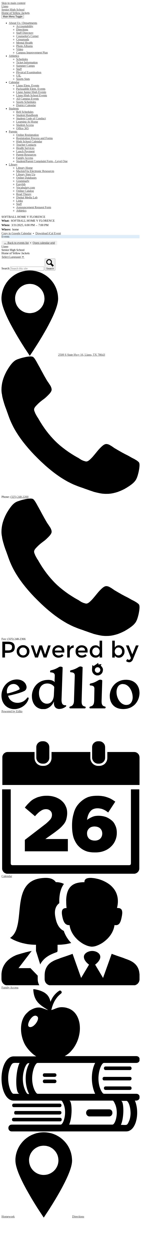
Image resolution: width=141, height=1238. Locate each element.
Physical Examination (28, 72)
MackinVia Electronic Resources (35, 171)
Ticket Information (27, 62)
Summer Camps (25, 65)
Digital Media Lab (26, 197)
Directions (22, 29)
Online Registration (27, 134)
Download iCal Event (48, 233)
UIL (18, 75)
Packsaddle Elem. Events (30, 88)
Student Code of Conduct (31, 118)
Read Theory (23, 194)
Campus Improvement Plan (32, 52)
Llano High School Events (31, 95)
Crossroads (22, 39)
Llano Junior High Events (31, 92)
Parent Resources (26, 154)
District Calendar (26, 105)
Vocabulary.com (25, 187)
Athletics (21, 210)
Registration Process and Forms (34, 138)
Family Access (24, 157)
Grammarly (22, 181)
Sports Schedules (26, 102)
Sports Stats (23, 78)
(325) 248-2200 (19, 496)
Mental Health (24, 42)
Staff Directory (24, 32)
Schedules (22, 59)
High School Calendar (29, 141)
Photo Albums (24, 46)
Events (5, 236)
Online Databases (26, 177)
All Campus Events (27, 98)
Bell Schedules (24, 111)
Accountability (24, 26)
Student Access (25, 125)
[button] (23, 23)
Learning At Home (27, 121)
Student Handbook (27, 115)
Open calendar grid (44, 242)
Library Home (24, 167)
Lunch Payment (25, 151)
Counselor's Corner (27, 36)
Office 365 (22, 128)
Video (19, 49)
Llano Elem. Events (27, 85)
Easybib (21, 184)
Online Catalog (25, 190)
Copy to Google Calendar (16, 233)
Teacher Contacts (26, 144)
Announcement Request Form (33, 207)
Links (19, 200)
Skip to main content (13, 3)
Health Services (25, 148)
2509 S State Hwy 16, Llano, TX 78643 (81, 354)
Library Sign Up (25, 174)
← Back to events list (16, 242)
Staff (19, 69)
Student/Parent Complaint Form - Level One (42, 161)
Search (5, 268)
